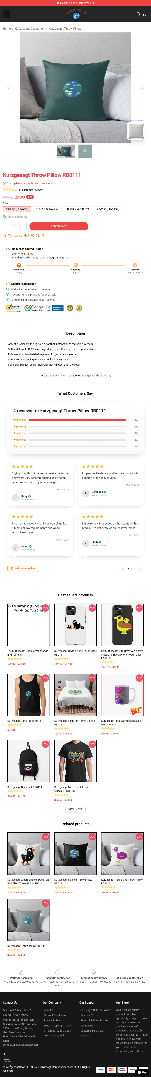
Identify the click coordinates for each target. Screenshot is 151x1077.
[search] (138, 14)
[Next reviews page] (140, 569)
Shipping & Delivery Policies (95, 1010)
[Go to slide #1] (66, 151)
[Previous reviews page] (122, 569)
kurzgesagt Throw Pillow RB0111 (26, 945)
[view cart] (144, 14)
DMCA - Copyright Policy (58, 1025)
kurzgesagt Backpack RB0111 (24, 787)
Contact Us (86, 1025)
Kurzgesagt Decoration (30, 28)
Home (7, 28)
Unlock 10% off (7, 1061)
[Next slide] (142, 88)
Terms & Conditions (55, 1015)
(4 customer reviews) (31, 189)
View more (76, 809)
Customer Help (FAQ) (92, 1030)
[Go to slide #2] (85, 151)
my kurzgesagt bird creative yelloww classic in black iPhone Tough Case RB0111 (122, 654)
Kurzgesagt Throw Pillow (65, 28)
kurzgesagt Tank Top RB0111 (24, 720)
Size (5, 203)
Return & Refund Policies (94, 1020)
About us (49, 1010)
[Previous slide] (9, 88)
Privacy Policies (53, 1020)
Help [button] (144, 1072)
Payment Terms (89, 1015)
